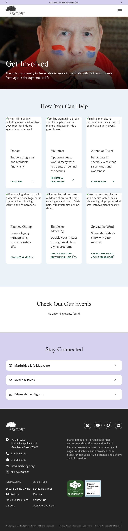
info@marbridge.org (23, 466)
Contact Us (39, 500)
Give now (16, 181)
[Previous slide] (6, 2)
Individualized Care (17, 500)
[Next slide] (122, 2)
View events (98, 181)
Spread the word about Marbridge (102, 255)
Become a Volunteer (58, 179)
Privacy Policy (65, 525)
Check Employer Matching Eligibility (64, 255)
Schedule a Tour (42, 488)
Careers (10, 505)
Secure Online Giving (18, 488)
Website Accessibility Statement (108, 525)
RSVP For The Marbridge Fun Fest (64, 2)
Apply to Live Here (43, 505)
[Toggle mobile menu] (120, 10)
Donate (37, 494)
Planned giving (20, 257)
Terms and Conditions (82, 525)
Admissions (12, 494)
